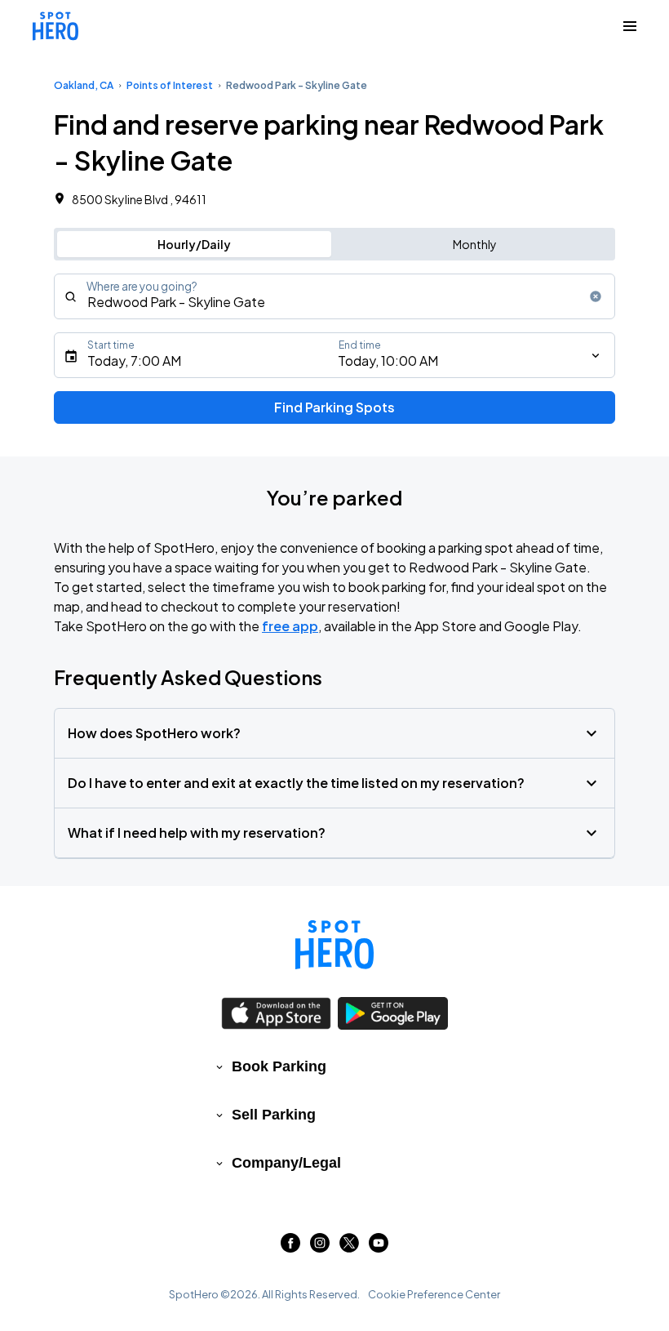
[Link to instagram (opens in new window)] (320, 1247)
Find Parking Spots (334, 407)
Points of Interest (169, 85)
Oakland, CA (83, 85)
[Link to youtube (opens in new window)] (378, 1247)
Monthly (475, 244)
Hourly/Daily (194, 244)
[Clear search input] (595, 296)
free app (290, 625)
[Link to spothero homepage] (334, 945)
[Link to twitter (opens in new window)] (349, 1247)
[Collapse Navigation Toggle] (630, 26)
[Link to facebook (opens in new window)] (290, 1247)
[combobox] (334, 296)
